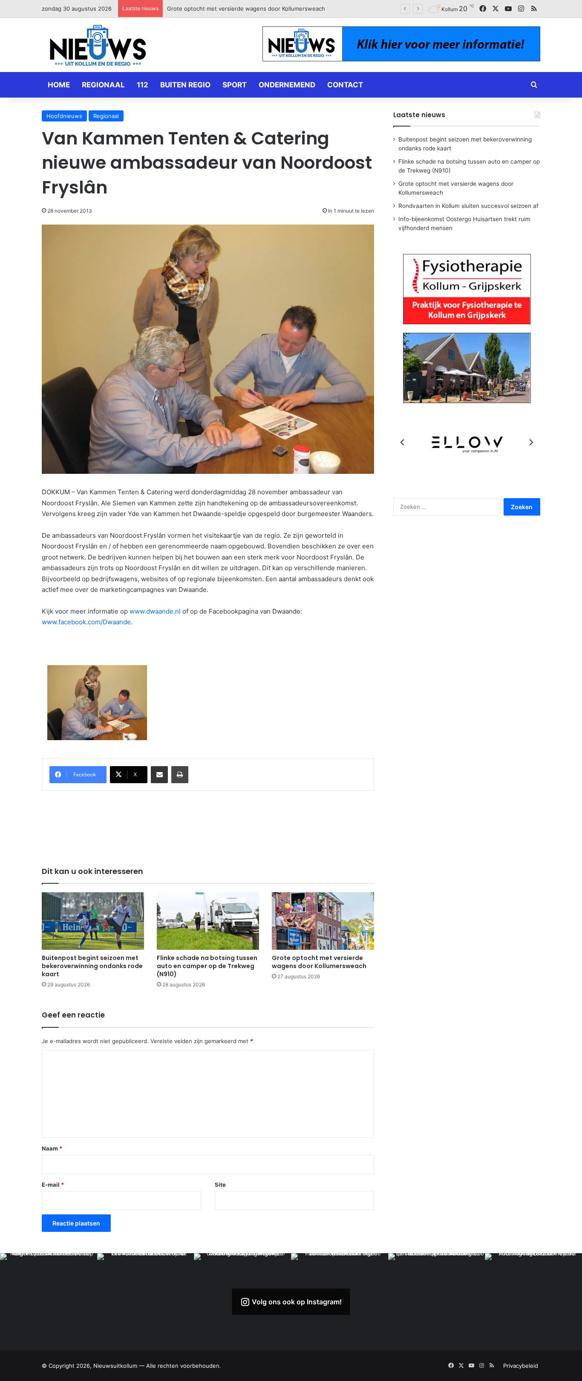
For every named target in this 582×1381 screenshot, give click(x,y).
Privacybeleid (520, 1365)
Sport (234, 85)
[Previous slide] (402, 442)
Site (220, 1184)
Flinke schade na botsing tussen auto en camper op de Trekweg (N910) (207, 966)
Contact (345, 85)
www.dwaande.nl (155, 611)
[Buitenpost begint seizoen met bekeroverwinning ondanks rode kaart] (93, 921)
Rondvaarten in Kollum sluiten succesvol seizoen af (235, 8)
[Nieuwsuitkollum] (98, 47)
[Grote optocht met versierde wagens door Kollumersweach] (323, 921)
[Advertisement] (208, 823)
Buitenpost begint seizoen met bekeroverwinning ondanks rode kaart (92, 966)
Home (59, 85)
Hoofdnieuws (64, 115)
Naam (52, 1148)
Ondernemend (287, 85)
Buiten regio (185, 85)
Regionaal (103, 85)
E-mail (53, 1184)
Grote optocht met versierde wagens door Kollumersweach (319, 962)
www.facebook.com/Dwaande (86, 622)
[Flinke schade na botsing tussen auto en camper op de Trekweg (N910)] (208, 921)
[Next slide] (530, 442)
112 (142, 85)
